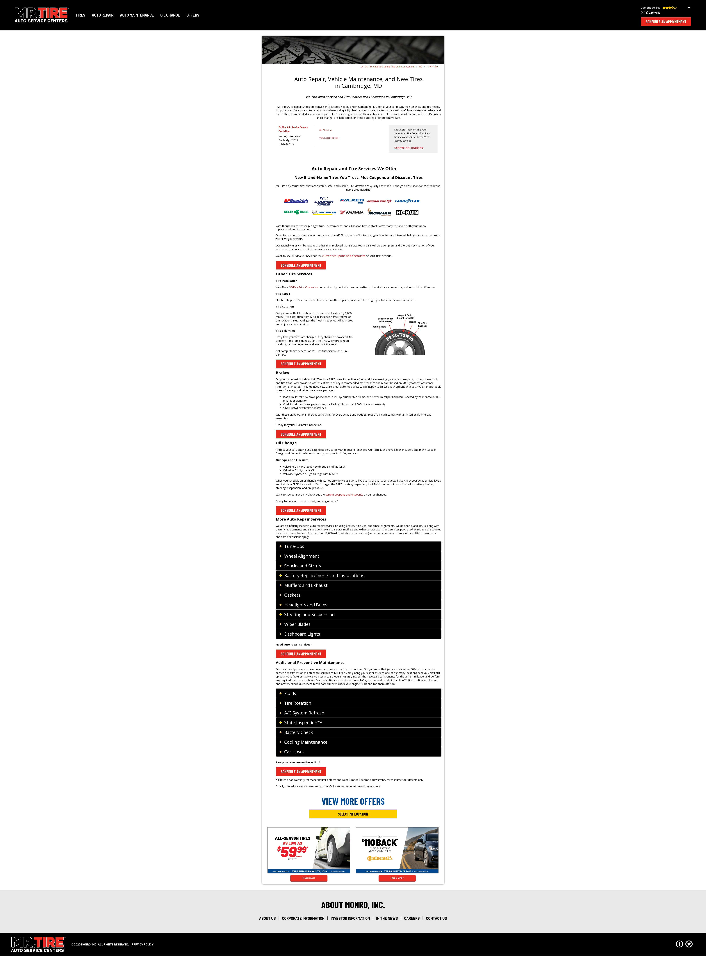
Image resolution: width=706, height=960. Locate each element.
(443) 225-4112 (650, 12)
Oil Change (170, 15)
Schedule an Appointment (666, 21)
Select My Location (353, 813)
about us (267, 918)
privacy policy (143, 944)
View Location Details (329, 137)
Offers (192, 15)
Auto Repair (102, 15)
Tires (80, 15)
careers (412, 918)
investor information (350, 918)
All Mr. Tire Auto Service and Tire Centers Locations (387, 66)
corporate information (303, 918)
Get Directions (325, 130)
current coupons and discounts (343, 256)
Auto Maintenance (137, 15)
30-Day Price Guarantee (303, 287)
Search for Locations (408, 148)
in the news (387, 918)
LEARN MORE (308, 878)
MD (420, 66)
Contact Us (436, 918)
